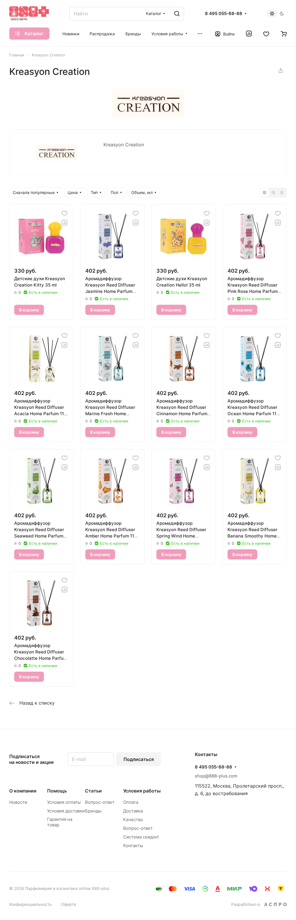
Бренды (93, 811)
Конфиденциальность (30, 904)
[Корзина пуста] (284, 33)
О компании (22, 791)
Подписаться (138, 759)
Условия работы (142, 791)
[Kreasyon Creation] (148, 116)
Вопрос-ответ (99, 802)
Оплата (130, 802)
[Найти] (177, 14)
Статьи (93, 791)
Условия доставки (66, 811)
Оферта (68, 904)
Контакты (133, 845)
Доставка (133, 811)
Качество (133, 819)
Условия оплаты (64, 802)
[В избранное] (64, 213)
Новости (18, 802)
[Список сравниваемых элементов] (249, 33)
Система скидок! (141, 837)
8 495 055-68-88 (223, 13)
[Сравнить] (64, 223)
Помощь (57, 791)
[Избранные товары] (266, 33)
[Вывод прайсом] (282, 192)
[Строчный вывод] (273, 192)
